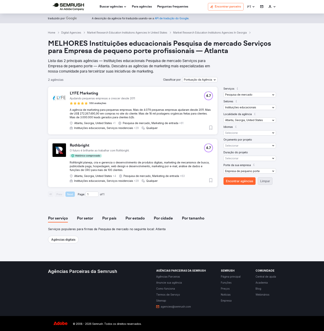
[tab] (58, 218)
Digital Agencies (71, 32)
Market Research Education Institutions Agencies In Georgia (210, 32)
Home (51, 32)
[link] (142, 6)
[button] (251, 7)
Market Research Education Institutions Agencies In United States (127, 32)
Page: (81, 194)
